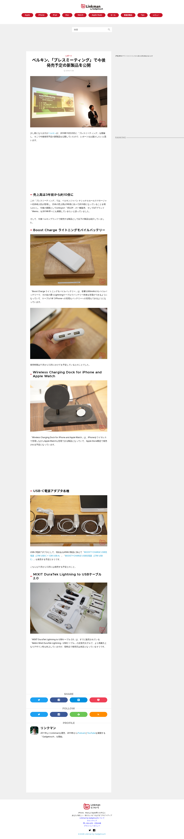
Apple (27, 15)
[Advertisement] (92, 41)
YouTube (91, 733)
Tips (142, 15)
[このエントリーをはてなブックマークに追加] (78, 699)
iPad (55, 15)
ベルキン (52, 133)
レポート (68, 56)
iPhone (41, 15)
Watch (80, 15)
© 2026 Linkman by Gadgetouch (92, 834)
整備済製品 (128, 15)
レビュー (156, 15)
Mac (67, 15)
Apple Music (97, 15)
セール (113, 15)
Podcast (81, 733)
